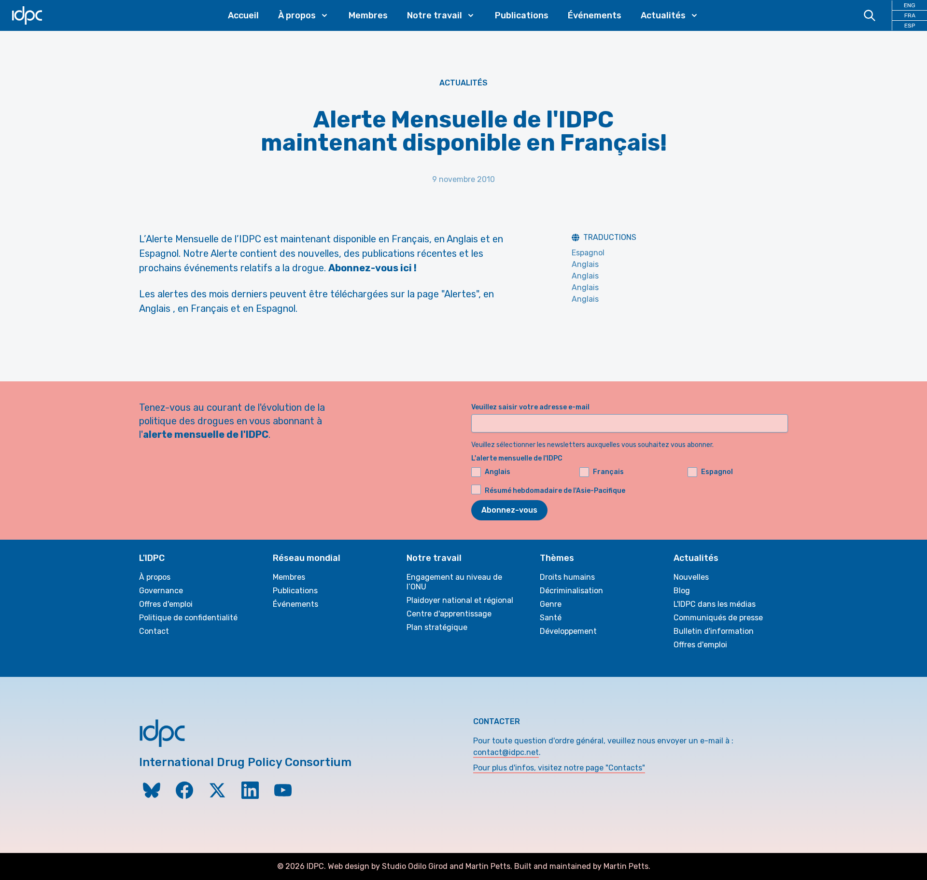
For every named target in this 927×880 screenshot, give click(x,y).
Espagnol (588, 252)
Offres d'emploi (166, 604)
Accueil (243, 15)
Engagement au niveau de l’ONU (454, 582)
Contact (154, 631)
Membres (368, 15)
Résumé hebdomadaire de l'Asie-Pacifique (555, 491)
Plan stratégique (437, 627)
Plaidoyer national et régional (460, 600)
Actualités (463, 82)
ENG (909, 5)
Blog (682, 590)
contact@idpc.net (506, 752)
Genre (551, 604)
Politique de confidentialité (188, 617)
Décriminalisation (571, 590)
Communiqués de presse (718, 617)
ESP (909, 25)
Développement (568, 631)
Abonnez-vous (509, 510)
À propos (154, 577)
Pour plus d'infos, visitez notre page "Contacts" (559, 767)
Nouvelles (691, 577)
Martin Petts (487, 866)
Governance (161, 590)
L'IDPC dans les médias (715, 604)
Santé (551, 617)
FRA (909, 15)
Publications (521, 15)
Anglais (585, 264)
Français (608, 472)
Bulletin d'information (714, 631)
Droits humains (567, 577)
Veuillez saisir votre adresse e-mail (530, 407)
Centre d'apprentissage (449, 613)
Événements (594, 15)
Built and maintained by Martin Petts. (582, 866)
